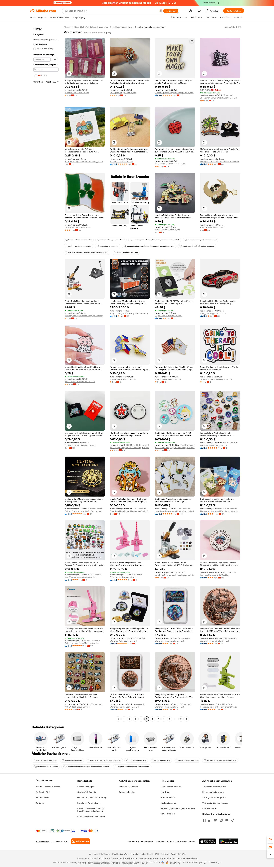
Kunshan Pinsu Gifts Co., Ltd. (167, 230)
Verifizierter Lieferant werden (215, 803)
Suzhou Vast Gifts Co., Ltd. (121, 161)
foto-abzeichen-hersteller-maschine (221, 760)
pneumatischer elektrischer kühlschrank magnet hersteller (150, 246)
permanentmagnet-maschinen (112, 240)
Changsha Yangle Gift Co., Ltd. (123, 93)
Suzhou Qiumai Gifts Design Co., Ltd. (216, 379)
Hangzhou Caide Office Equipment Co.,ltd (218, 707)
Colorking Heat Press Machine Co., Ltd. (82, 643)
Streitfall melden (168, 797)
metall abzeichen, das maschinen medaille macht (88, 252)
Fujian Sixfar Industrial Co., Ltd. (168, 316)
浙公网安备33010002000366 (183, 863)
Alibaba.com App (188, 841)
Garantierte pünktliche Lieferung (91, 797)
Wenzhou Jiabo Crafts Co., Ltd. (213, 445)
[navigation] (46, 373)
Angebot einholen (127, 792)
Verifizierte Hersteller (128, 786)
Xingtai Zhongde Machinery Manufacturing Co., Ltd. (130, 313)
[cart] (200, 11)
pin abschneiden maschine (47, 767)
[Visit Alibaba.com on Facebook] (204, 820)
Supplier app (133, 841)
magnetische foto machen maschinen (105, 760)
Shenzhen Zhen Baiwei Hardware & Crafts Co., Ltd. (130, 511)
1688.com (105, 854)
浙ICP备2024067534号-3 (210, 863)
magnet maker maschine (46, 760)
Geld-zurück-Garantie (86, 792)
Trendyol (165, 854)
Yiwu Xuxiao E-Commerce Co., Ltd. (170, 164)
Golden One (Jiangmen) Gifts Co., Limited (83, 511)
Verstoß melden (168, 814)
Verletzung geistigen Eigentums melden (178, 808)
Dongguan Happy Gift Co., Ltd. (213, 313)
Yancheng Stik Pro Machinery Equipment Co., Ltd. (175, 575)
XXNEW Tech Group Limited (77, 707)
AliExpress (93, 854)
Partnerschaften (209, 808)
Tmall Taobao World (120, 854)
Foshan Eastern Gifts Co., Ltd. (123, 379)
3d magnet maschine (137, 760)
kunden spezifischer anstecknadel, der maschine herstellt (156, 240)
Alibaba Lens (42, 841)
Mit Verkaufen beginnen (213, 792)
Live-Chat (165, 792)
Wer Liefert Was (178, 854)
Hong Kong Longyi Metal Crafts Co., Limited (174, 511)
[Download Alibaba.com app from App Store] (207, 841)
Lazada (135, 854)
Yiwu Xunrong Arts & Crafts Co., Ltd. (80, 577)
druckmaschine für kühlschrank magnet (198, 246)
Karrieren (40, 803)
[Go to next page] (186, 719)
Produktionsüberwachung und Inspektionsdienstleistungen (90, 809)
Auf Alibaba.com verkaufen (214, 786)
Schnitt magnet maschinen (127, 252)
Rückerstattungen (169, 803)
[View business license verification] (162, 862)
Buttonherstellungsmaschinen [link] (151, 27)
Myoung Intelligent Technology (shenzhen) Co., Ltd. (85, 316)
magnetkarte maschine (109, 246)
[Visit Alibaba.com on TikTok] (232, 820)
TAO (157, 854)
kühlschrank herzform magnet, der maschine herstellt (87, 767)
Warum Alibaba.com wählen (48, 786)
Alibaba (67, 27)
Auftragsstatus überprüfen (214, 797)
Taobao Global (146, 854)
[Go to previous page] (118, 719)
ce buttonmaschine (162, 760)
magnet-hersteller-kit (73, 760)
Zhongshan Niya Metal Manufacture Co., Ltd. (219, 511)
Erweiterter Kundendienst (88, 803)
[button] (160, 11)
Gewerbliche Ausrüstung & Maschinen (91, 27)
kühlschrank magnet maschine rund (202, 240)
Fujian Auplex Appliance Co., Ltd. (124, 577)
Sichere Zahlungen (85, 786)
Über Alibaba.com (44, 780)
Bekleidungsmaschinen (123, 27)
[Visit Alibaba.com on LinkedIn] (209, 820)
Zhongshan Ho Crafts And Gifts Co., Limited (219, 161)
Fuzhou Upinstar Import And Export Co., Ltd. (174, 93)
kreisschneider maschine (188, 760)
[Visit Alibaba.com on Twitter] (215, 820)
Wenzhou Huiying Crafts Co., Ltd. (169, 641)
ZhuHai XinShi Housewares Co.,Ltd (80, 445)
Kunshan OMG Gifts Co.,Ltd (77, 93)
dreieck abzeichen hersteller (79, 246)
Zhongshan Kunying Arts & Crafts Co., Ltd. (218, 98)
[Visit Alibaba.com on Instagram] (221, 820)
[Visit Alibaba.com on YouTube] (227, 820)
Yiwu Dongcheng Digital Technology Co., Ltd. (129, 447)
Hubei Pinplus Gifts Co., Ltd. (212, 227)
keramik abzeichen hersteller (80, 240)
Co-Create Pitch (43, 792)
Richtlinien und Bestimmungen (91, 816)
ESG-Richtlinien (43, 797)
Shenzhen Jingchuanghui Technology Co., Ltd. (85, 161)
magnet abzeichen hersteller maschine (133, 767)
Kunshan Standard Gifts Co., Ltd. (214, 575)
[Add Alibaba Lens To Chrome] (80, 841)
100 (181, 719)
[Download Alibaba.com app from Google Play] (228, 841)
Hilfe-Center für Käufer (171, 786)
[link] (270, 840)
